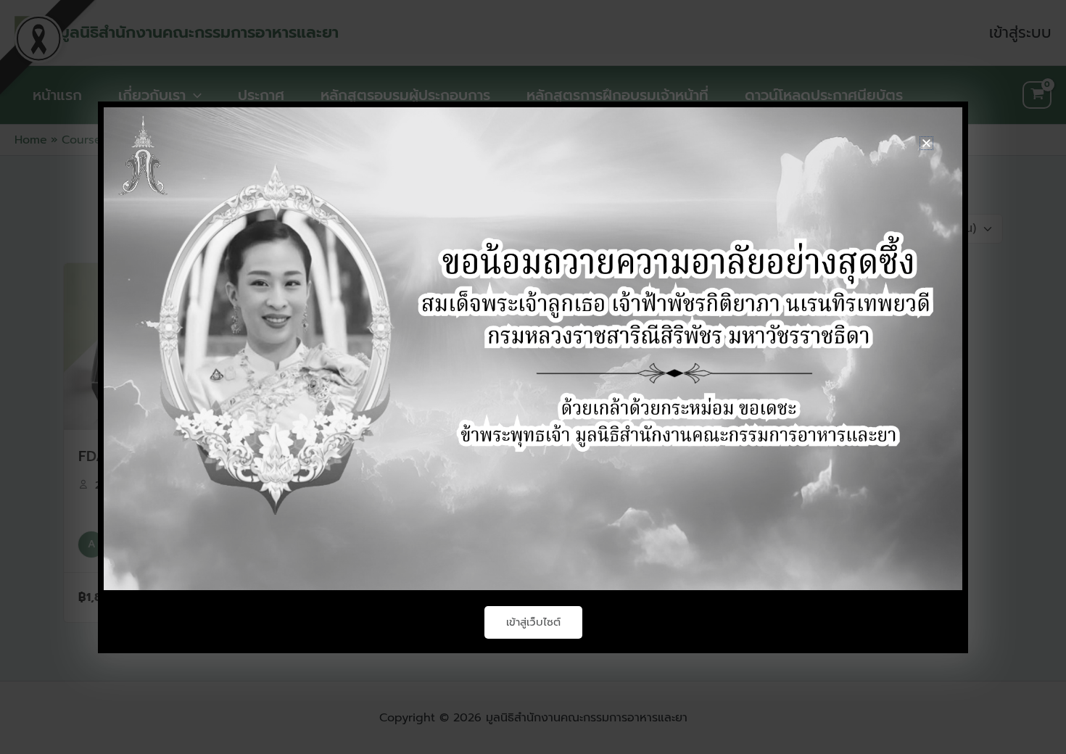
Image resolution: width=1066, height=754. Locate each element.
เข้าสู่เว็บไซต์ (533, 622)
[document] (533, 377)
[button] (926, 143)
